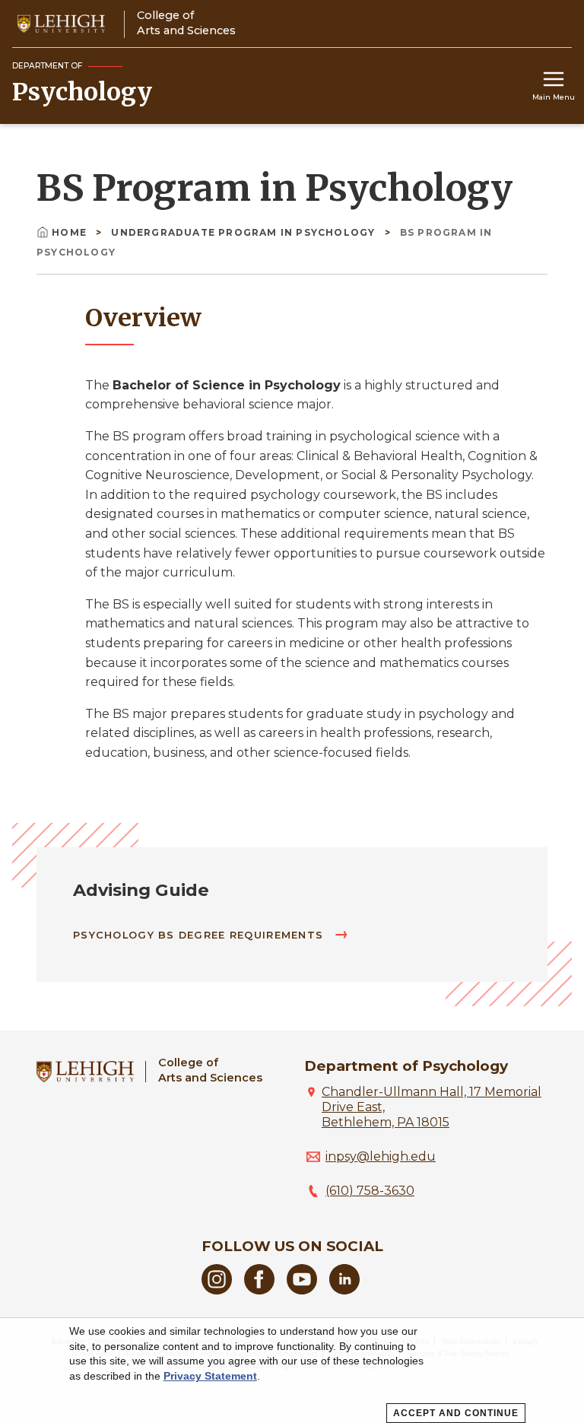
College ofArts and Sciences (210, 1070)
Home (71, 232)
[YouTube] (302, 1290)
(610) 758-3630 (369, 1190)
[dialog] (292, 1370)
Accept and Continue (456, 1413)
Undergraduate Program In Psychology (244, 232)
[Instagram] (217, 1290)
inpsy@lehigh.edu (380, 1156)
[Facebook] (259, 1290)
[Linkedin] (344, 1290)
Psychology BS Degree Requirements (200, 935)
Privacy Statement (210, 1376)
